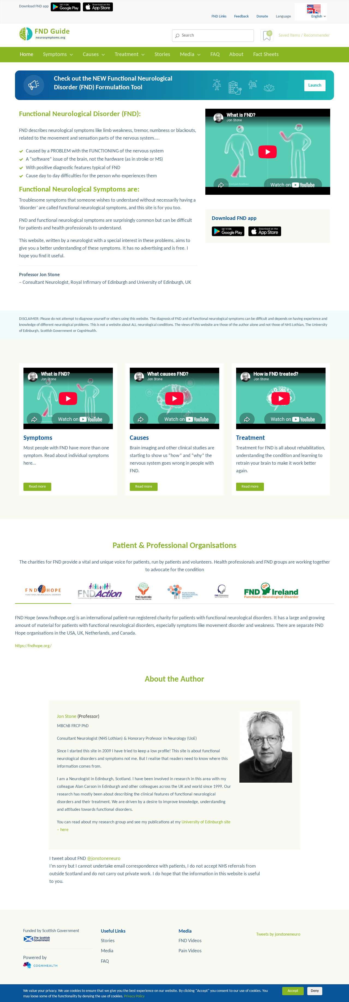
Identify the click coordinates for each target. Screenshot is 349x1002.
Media (187, 54)
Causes (91, 54)
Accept (293, 991)
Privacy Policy (134, 996)
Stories (162, 54)
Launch (314, 85)
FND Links (219, 16)
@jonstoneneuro (104, 858)
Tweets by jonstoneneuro (278, 934)
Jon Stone (66, 716)
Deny (315, 991)
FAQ (214, 54)
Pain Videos (190, 951)
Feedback (241, 16)
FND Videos (190, 941)
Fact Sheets (266, 54)
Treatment (127, 54)
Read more (37, 487)
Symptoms (55, 54)
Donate (262, 16)
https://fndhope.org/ (33, 646)
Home (26, 54)
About (236, 54)
